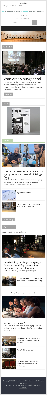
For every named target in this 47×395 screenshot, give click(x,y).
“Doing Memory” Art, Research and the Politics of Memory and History (29, 279)
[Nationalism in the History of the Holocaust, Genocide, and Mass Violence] (9, 337)
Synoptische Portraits (24, 193)
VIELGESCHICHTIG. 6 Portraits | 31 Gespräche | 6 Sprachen (29, 205)
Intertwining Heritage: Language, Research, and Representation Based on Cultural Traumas (23, 265)
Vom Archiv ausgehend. (23, 78)
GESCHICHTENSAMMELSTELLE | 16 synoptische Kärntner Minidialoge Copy (23, 174)
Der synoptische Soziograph (13, 6)
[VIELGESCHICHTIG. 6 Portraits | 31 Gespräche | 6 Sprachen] (9, 203)
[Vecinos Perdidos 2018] (23, 297)
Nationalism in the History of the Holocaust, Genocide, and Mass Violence (28, 340)
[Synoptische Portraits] (9, 192)
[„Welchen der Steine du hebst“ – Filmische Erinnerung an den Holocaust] (9, 361)
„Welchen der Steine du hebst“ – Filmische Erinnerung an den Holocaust (28, 364)
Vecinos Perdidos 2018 (16, 323)
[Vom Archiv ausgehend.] (23, 52)
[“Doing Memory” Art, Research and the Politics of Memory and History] (9, 277)
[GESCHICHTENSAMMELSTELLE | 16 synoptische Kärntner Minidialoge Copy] (23, 145)
